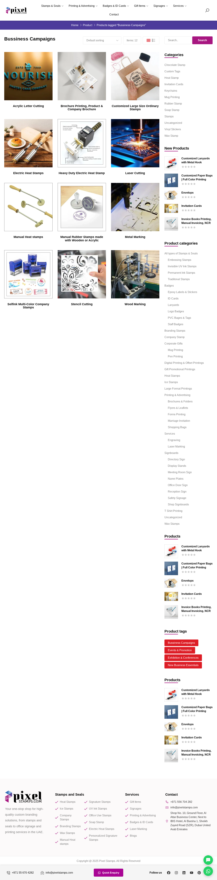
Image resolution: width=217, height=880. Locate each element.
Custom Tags (172, 71)
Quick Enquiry (110, 872)
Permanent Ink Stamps (181, 272)
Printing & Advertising (82, 5)
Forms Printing (176, 414)
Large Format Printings (178, 388)
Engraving (174, 440)
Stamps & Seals (51, 5)
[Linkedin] (184, 872)
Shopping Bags (177, 427)
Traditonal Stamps (179, 279)
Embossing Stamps (179, 259)
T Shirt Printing (173, 510)
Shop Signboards (178, 504)
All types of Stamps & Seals (181, 253)
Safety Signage (177, 498)
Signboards (171, 453)
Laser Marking (176, 446)
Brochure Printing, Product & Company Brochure (82, 107)
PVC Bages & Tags (179, 317)
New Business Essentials (183, 665)
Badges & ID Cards (114, 5)
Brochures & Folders (180, 401)
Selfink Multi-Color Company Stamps (28, 305)
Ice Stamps (171, 382)
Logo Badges (176, 311)
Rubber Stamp (173, 103)
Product (87, 25)
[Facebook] (168, 872)
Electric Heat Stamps (28, 173)
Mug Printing (172, 97)
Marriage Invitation (179, 420)
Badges (169, 285)
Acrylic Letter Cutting (28, 106)
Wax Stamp (171, 135)
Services (178, 5)
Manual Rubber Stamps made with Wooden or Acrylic (81, 238)
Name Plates (175, 478)
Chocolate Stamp (174, 65)
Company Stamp (174, 337)
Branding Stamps (174, 330)
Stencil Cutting (82, 304)
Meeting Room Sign (180, 472)
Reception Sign (177, 491)
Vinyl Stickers (172, 129)
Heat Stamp (171, 77)
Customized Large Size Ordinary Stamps (135, 107)
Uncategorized (173, 122)
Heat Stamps (172, 375)
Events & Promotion (180, 650)
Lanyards (173, 304)
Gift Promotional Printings (179, 369)
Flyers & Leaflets (178, 407)
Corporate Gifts (173, 343)
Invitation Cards (173, 84)
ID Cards (173, 298)
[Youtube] (191, 872)
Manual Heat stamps (28, 237)
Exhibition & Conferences (183, 657)
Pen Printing (175, 356)
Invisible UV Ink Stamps (182, 266)
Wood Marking (135, 304)
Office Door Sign (178, 485)
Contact (114, 14)
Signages (159, 5)
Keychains (170, 90)
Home (74, 25)
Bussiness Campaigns (181, 642)
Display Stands (177, 465)
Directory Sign (176, 459)
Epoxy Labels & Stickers (182, 292)
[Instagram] (176, 872)
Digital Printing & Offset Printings (184, 362)
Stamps (169, 116)
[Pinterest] (199, 872)
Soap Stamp (171, 110)
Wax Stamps (172, 523)
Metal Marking (135, 237)
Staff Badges (175, 324)
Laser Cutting (135, 173)
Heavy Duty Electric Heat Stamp (82, 173)
